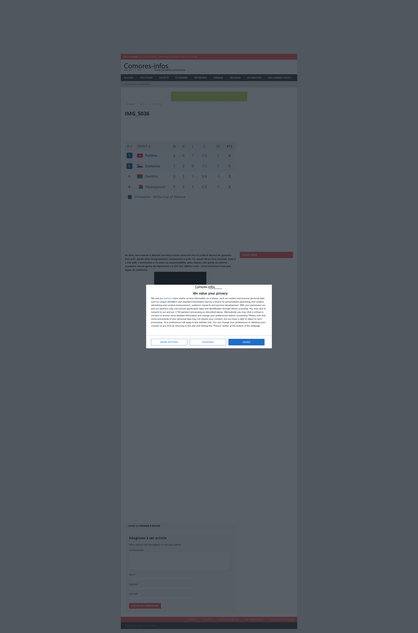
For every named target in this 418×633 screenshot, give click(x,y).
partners (168, 298)
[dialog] (209, 316)
